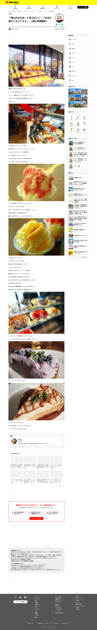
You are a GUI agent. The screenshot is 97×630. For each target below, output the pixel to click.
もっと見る (83, 257)
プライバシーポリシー (80, 598)
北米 (73, 43)
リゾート (74, 62)
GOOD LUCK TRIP (59, 613)
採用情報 (77, 607)
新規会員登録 (59, 609)
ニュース (57, 603)
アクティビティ (71, 131)
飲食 (71, 119)
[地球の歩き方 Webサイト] (12, 2)
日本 (12, 11)
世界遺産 (78, 125)
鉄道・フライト (78, 132)
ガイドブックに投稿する (80, 606)
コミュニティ (70, 8)
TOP (9, 11)
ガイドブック (56, 8)
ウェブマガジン (29, 8)
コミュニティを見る (82, 7)
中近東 (73, 71)
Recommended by (56, 485)
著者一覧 (57, 605)
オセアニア (74, 53)
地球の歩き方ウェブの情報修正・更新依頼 (21, 559)
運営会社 (77, 596)
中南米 (73, 48)
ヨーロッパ (74, 39)
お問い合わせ (78, 609)
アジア (73, 66)
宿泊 (84, 119)
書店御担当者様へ (79, 604)
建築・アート (78, 119)
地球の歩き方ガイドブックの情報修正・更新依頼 (23, 561)
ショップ (84, 131)
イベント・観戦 (71, 125)
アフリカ (74, 75)
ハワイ (73, 57)
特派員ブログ (42, 8)
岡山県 (15, 11)
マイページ (59, 611)
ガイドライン (78, 602)
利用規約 (77, 600)
